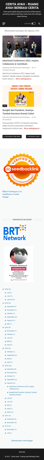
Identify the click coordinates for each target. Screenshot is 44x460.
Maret (10, 412)
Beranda (22, 452)
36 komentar (6, 119)
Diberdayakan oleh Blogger (22, 441)
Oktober (11, 313)
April (10, 345)
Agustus (11, 320)
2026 (8, 289)
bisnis (5, 56)
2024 (8, 327)
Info (4, 106)
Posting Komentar (8, 70)
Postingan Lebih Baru (12, 136)
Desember (11, 306)
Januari (11, 299)
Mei (9, 324)
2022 (8, 366)
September (12, 317)
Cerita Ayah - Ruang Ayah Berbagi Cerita (22, 6)
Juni (9, 296)
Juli (9, 293)
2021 (8, 415)
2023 (8, 348)
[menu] (5, 23)
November (12, 310)
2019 (8, 426)
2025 (8, 303)
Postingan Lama (33, 136)
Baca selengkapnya (23, 79)
